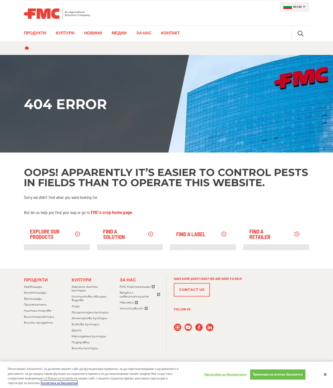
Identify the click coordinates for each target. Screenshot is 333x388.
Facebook (199, 327)
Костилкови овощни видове (89, 298)
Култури (81, 279)
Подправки (80, 342)
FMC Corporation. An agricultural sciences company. (57, 13)
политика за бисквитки (59, 383)
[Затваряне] (325, 374)
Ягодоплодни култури (90, 312)
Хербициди (33, 286)
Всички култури (85, 348)
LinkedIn (210, 327)
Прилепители (35, 304)
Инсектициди (35, 292)
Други (76, 330)
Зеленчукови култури (89, 318)
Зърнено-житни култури (85, 288)
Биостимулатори (39, 316)
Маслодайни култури (89, 336)
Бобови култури (85, 324)
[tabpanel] (166, 104)
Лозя (75, 306)
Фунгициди (33, 298)
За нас (128, 279)
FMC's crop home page (111, 212)
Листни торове (37, 310)
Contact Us (192, 289)
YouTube (188, 327)
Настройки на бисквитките (225, 374)
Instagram (177, 327)
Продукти (36, 279)
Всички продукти (38, 322)
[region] (166, 375)
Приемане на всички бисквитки (278, 374)
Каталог (28, 48)
